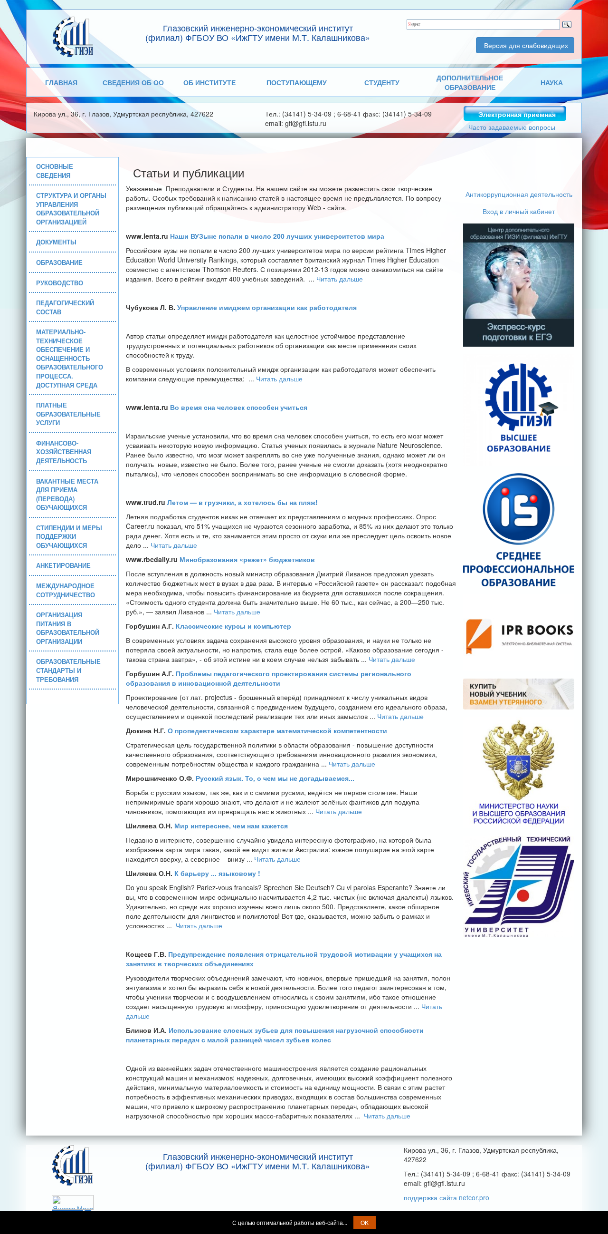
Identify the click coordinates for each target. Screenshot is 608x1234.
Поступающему (296, 82)
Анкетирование (63, 565)
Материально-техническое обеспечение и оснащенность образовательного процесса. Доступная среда (69, 358)
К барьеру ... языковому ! (217, 873)
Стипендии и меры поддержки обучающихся (69, 536)
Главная (61, 82)
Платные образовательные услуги (68, 413)
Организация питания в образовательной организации (67, 628)
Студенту (381, 82)
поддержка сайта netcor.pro (446, 1197)
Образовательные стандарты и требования (68, 670)
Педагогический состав (65, 307)
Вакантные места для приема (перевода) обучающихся (67, 494)
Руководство (59, 282)
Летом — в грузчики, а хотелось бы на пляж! (242, 502)
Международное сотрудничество (65, 590)
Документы (56, 241)
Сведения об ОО (133, 82)
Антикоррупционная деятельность (519, 194)
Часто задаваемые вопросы (511, 127)
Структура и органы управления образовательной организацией (71, 208)
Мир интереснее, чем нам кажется (231, 825)
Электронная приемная (517, 114)
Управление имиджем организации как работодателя (267, 307)
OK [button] (365, 1222)
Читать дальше (339, 278)
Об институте (209, 82)
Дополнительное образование (470, 82)
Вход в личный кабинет (519, 211)
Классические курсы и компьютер (233, 626)
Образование (59, 262)
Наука (552, 82)
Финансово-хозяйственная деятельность (63, 451)
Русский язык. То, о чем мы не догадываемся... (275, 778)
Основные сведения (54, 171)
